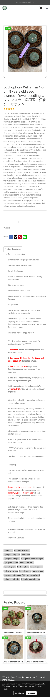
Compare (25, 222)
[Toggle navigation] (47, 8)
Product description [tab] (13, 249)
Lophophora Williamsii (34, 228)
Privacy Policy (28, 686)
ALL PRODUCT (19, 228)
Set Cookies (19, 693)
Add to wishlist (10, 222)
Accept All (31, 693)
